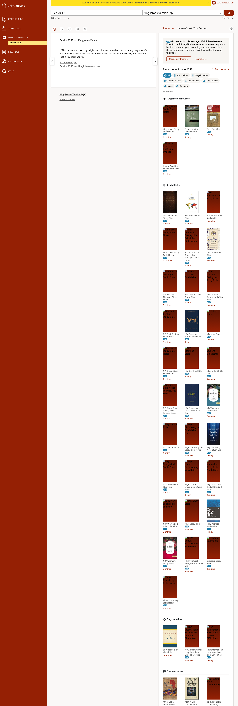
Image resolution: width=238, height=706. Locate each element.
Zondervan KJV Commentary (191, 130)
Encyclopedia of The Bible (170, 651)
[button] (222, 3)
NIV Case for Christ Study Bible (193, 295)
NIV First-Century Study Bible (171, 335)
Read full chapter (68, 62)
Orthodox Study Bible (214, 562)
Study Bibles (173, 185)
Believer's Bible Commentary (214, 703)
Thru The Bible (213, 129)
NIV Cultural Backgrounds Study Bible (216, 297)
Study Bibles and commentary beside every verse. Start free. (130, 2)
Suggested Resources (178, 98)
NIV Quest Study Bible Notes (170, 372)
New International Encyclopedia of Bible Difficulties (215, 652)
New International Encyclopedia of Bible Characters (193, 652)
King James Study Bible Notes (171, 130)
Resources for (177, 69)
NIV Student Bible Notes (215, 372)
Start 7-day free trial (178, 58)
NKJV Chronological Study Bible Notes (194, 448)
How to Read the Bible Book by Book (171, 167)
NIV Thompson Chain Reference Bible (192, 410)
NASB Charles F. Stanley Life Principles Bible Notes (192, 256)
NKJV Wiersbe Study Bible (213, 525)
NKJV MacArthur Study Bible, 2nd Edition (214, 487)
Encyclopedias (174, 619)
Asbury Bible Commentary (191, 703)
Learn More (200, 58)
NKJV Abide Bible (171, 447)
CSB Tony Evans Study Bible (170, 216)
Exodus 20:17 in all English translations (80, 66)
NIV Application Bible (214, 253)
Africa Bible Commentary (169, 703)
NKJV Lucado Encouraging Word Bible (193, 487)
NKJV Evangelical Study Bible (170, 485)
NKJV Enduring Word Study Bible (215, 448)
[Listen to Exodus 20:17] (85, 29)
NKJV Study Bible (192, 524)
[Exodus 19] (52, 61)
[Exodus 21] (155, 61)
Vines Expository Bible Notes (170, 601)
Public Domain (67, 99)
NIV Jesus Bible (214, 334)
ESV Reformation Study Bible (214, 216)
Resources (168, 28)
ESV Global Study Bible (192, 216)
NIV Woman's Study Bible (213, 409)
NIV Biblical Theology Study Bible (170, 297)
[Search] (229, 13)
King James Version (70, 94)
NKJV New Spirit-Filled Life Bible (170, 525)
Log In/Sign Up (225, 2)
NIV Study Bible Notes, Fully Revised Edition (170, 410)
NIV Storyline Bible (193, 371)
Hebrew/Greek (184, 28)
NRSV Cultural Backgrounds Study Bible (194, 563)
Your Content (200, 28)
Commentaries (175, 671)
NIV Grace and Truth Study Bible (193, 335)
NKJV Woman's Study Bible (169, 562)
